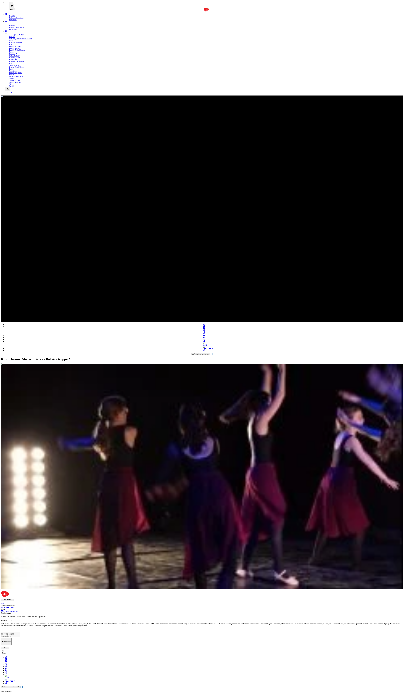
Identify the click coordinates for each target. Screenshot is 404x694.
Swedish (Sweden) (15, 82)
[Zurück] (11, 3)
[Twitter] (204, 330)
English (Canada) (15, 48)
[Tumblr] (204, 332)
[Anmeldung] (11, 92)
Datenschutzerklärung (16, 18)
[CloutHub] (204, 348)
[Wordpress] (204, 339)
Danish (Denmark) (15, 42)
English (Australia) (15, 46)
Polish (11, 69)
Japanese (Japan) (14, 65)
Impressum (13, 20)
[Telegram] (204, 326)
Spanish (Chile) (14, 80)
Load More (5, 648)
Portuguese (13, 71)
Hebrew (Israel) (14, 57)
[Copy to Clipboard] (204, 350)
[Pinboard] (204, 341)
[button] (7, 600)
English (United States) (17, 50)
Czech (11, 40)
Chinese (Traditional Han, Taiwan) (20, 39)
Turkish (11, 86)
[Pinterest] (204, 334)
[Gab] (204, 345)
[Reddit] (204, 336)
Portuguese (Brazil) (15, 73)
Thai (10, 84)
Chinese (12, 37)
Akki (2, 603)
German (12, 54)
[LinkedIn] (204, 337)
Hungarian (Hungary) (16, 61)
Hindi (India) (13, 59)
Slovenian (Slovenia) (16, 76)
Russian (12, 75)
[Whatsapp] (204, 324)
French (11, 52)
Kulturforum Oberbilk (10, 611)
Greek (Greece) (14, 56)
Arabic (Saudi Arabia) (16, 35)
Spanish (12, 78)
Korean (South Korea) (16, 67)
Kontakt (12, 16)
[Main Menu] (11, 6)
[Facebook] (204, 328)
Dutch (11, 44)
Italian (11, 63)
